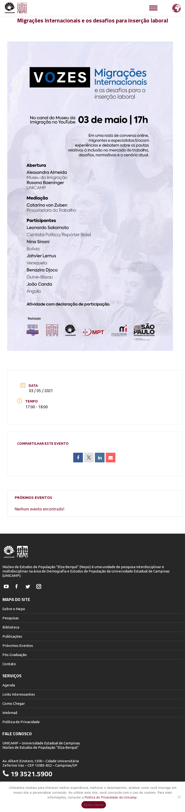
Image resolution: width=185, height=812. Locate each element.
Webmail (9, 713)
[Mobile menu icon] (153, 8)
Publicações (12, 636)
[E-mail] (110, 457)
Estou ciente (94, 805)
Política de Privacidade (21, 722)
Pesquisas (10, 618)
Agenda (8, 685)
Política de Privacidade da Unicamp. (111, 797)
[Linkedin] (100, 457)
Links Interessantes (18, 694)
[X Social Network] (89, 457)
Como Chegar (13, 703)
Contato (9, 664)
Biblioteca (10, 627)
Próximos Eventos (17, 645)
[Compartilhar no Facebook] (78, 457)
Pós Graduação (14, 655)
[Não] (179, 796)
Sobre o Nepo (13, 609)
